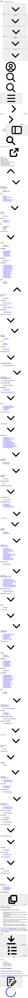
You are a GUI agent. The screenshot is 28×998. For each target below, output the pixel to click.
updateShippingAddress (8, 558)
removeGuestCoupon (7, 582)
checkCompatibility (7, 200)
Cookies (25, 975)
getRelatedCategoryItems (8, 407)
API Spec (23, 944)
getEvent (5, 343)
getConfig (5, 245)
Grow (5, 36)
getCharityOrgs (6, 463)
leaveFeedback (6, 714)
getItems (5, 198)
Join (4, 13)
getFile (4, 227)
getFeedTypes (6, 221)
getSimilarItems (6, 389)
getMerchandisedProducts (8, 365)
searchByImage (6, 191)
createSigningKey (7, 888)
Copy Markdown (18, 905)
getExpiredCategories (8, 447)
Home (2, 113)
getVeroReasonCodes (8, 781)
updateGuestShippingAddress (9, 585)
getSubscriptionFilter (7, 273)
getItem (4, 196)
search (4, 190)
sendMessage (6, 637)
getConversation (6, 635)
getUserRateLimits (7, 854)
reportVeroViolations (7, 812)
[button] (11, 981)
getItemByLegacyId (7, 197)
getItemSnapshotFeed (8, 307)
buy (4, 130)
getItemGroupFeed (7, 302)
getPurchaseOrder (7, 564)
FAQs (20, 971)
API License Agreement (6, 975)
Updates (15, 37)
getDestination (6, 253)
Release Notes (19, 956)
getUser (5, 748)
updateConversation (7, 639)
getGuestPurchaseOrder (8, 591)
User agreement (14, 975)
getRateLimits (6, 849)
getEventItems (6, 349)
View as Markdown (6, 907)
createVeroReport (7, 786)
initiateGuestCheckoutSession (9, 581)
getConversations (7, 636)
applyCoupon (6, 548)
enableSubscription (7, 271)
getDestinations (6, 254)
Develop (15, 15)
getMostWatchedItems (8, 385)
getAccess (5, 216)
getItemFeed (6, 298)
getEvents (5, 344)
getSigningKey (6, 889)
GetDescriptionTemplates (8, 506)
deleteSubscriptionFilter (8, 268)
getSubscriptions (6, 274)
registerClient (6, 870)
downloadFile (6, 226)
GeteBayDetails (6, 499)
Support (15, 49)
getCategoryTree (6, 440)
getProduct (5, 478)
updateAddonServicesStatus (9, 554)
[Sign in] (11, 71)
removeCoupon (6, 553)
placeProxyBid (6, 533)
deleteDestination (7, 252)
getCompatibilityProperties (9, 445)
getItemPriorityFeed (7, 312)
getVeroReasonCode (7, 780)
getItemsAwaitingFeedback (9, 708)
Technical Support (13, 971)
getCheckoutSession (7, 549)
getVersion (5, 409)
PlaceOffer (5, 607)
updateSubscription (7, 277)
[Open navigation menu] (11, 98)
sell (4, 129)
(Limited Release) (12, 928)
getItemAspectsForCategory (9, 443)
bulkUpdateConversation (8, 634)
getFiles (5, 228)
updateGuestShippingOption (9, 586)
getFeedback (6, 712)
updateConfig (6, 246)
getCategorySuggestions (8, 442)
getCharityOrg (6, 462)
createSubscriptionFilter (8, 266)
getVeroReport (6, 787)
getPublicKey (6, 260)
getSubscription (6, 272)
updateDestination (7, 255)
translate (5, 765)
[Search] (11, 82)
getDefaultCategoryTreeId (8, 438)
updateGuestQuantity (7, 584)
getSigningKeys (6, 887)
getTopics (5, 283)
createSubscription (7, 265)
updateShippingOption (8, 559)
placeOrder (5, 552)
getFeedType (6, 220)
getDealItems (6, 338)
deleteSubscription (7, 267)
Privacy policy (21, 975)
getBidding (5, 532)
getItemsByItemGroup (8, 199)
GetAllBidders (6, 504)
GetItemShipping (7, 505)
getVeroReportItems (7, 791)
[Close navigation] (16, 130)
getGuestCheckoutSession (8, 580)
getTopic (5, 281)
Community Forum (5, 971)
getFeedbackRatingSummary (9, 718)
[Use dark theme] (21, 82)
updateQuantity (6, 557)
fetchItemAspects (7, 437)
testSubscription (6, 276)
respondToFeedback (7, 723)
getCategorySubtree (7, 441)
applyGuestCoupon (7, 579)
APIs (22, 124)
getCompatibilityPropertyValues (10, 446)
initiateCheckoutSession (8, 550)
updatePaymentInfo (7, 555)
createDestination (7, 251)
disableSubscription (7, 270)
